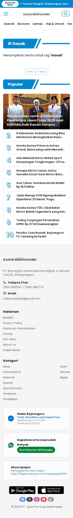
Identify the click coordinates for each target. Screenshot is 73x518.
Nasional (8, 377)
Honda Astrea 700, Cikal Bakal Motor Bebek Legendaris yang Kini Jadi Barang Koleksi (40, 211)
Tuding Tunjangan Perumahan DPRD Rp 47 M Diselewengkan (37, 222)
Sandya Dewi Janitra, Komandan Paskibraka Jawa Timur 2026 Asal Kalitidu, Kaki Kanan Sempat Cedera (35, 122)
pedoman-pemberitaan (19, 328)
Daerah (8, 383)
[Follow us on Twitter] (29, 499)
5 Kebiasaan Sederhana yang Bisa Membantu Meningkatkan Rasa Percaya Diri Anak (40, 137)
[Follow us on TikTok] (50, 499)
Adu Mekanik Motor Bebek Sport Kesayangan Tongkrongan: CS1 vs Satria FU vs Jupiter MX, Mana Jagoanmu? (40, 163)
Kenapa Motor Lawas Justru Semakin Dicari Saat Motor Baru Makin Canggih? (39, 174)
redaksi (8, 318)
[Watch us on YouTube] (43, 499)
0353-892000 (12, 287)
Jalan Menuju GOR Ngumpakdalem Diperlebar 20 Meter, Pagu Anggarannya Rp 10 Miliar (41, 199)
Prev (30, 72)
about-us (9, 345)
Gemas (65, 372)
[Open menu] (6, 13)
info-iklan (9, 339)
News (6, 367)
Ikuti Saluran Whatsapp (36, 450)
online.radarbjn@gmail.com (21, 299)
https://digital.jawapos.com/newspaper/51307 (39, 473)
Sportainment (12, 388)
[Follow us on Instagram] (36, 499)
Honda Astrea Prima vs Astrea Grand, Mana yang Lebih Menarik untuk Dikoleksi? (39, 149)
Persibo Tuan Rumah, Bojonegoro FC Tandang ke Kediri (40, 235)
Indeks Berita (11, 350)
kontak (7, 334)
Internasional (12, 372)
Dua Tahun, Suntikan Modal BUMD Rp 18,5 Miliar (40, 185)
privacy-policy (12, 323)
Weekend (9, 394)
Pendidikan (10, 399)
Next (43, 72)
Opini (63, 367)
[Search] (65, 14)
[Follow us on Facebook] (22, 499)
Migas (64, 377)
